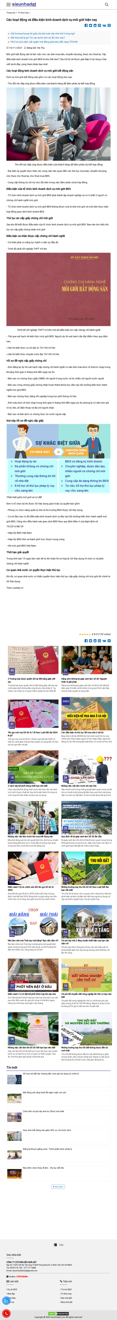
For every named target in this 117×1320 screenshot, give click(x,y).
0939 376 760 (16, 1268)
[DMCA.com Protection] (58, 1313)
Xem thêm (58, 1187)
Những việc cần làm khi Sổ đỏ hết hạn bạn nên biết (31, 1047)
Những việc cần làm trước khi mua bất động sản (30, 836)
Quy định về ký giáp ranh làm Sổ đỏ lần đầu (81, 836)
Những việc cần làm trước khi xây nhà (78, 786)
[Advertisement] (58, 612)
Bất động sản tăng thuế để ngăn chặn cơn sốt (44, 1092)
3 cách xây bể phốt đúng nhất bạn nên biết (28, 786)
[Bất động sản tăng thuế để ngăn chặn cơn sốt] (14, 1098)
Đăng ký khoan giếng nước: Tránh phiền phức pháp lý (47, 1149)
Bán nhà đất (66, 1298)
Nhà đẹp (11, 1294)
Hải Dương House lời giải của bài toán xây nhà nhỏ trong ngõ (43, 33)
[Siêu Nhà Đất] (25, 4)
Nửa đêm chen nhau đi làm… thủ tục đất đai (43, 1168)
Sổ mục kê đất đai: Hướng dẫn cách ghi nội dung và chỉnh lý (51, 1073)
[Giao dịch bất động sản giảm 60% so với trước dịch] (14, 1136)
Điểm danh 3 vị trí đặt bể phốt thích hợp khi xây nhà (32, 994)
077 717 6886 (30, 1268)
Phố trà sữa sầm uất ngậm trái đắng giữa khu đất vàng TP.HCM (44, 41)
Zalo (60, 1245)
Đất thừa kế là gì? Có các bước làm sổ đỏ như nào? (38, 37)
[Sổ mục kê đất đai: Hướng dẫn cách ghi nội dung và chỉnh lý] (14, 1079)
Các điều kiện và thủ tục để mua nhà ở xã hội (82, 732)
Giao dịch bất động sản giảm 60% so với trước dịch (47, 1130)
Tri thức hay (66, 1294)
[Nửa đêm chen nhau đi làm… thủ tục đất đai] (14, 1174)
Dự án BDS (12, 1289)
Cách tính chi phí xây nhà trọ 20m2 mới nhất (43, 1111)
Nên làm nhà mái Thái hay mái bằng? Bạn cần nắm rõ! (33, 940)
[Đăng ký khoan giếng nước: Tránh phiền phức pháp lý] (14, 1155)
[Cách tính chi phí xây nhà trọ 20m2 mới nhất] (14, 1117)
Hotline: (18, 1276)
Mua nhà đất (66, 1302)
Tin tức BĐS (66, 1289)
